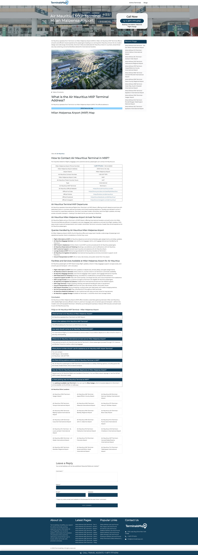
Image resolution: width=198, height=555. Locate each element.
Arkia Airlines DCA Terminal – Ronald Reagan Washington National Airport (134, 102)
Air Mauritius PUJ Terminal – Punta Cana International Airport (109, 421)
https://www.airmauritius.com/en (103, 188)
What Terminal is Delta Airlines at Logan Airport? (115, 538)
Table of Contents (58, 92)
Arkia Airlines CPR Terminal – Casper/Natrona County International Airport (134, 68)
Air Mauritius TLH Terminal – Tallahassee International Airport (109, 449)
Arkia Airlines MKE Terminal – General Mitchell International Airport (134, 74)
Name (58, 484)
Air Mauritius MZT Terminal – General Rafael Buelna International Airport (109, 440)
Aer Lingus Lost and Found (108, 526)
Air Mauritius (64, 25)
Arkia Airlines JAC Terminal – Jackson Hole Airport (90, 528)
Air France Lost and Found (108, 528)
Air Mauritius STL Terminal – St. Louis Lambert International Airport (62, 431)
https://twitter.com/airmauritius (103, 194)
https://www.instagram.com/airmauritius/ (103, 200)
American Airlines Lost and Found (110, 536)
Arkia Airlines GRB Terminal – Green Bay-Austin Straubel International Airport (134, 86)
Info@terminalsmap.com (135, 539)
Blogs (146, 3)
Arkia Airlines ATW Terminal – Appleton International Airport (93, 540)
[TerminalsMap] (59, 2)
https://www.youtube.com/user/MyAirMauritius (103, 191)
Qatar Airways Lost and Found (109, 534)
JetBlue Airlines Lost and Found (110, 530)
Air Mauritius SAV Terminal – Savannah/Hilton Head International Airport (85, 449)
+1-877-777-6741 (133, 21)
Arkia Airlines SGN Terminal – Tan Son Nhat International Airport (94, 524)
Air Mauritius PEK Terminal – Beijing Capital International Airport (61, 412)
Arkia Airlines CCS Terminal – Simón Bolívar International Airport (133, 52)
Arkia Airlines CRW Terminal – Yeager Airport (88, 542)
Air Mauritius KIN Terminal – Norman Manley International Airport (110, 396)
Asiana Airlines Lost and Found (109, 532)
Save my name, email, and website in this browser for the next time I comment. (81, 499)
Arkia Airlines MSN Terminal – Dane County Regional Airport (93, 536)
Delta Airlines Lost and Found (109, 524)
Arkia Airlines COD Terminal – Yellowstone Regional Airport (93, 530)
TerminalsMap (54, 25)
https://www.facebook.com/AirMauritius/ (103, 197)
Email (58, 492)
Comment (59, 471)
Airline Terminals (135, 3)
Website (90, 492)
